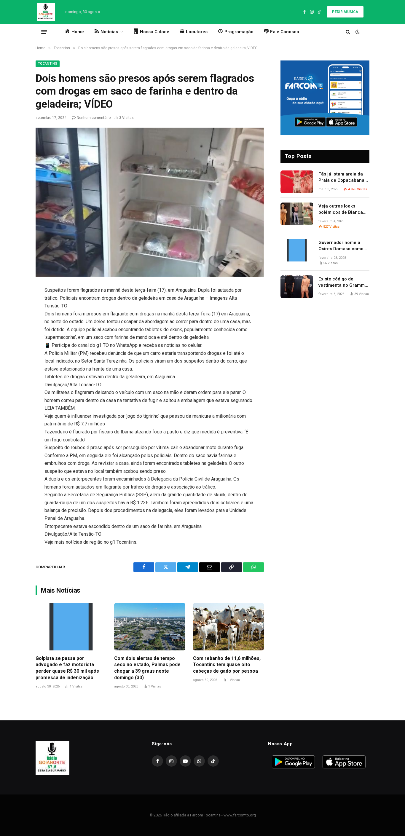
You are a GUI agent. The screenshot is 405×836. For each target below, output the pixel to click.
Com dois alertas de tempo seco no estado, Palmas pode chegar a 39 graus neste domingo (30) (147, 667)
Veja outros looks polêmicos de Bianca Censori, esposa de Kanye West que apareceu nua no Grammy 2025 (340, 209)
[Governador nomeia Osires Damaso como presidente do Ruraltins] (296, 250)
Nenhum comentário (94, 118)
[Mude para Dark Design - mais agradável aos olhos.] (357, 31)
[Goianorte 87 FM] (46, 12)
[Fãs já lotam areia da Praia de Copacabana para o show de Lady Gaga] (296, 181)
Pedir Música (345, 12)
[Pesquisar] (348, 32)
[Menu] (44, 32)
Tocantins (47, 64)
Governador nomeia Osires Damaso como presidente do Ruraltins (343, 246)
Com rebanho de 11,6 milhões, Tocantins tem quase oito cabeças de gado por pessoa (227, 664)
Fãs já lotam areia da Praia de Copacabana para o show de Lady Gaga (341, 177)
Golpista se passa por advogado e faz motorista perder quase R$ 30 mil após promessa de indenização (67, 667)
